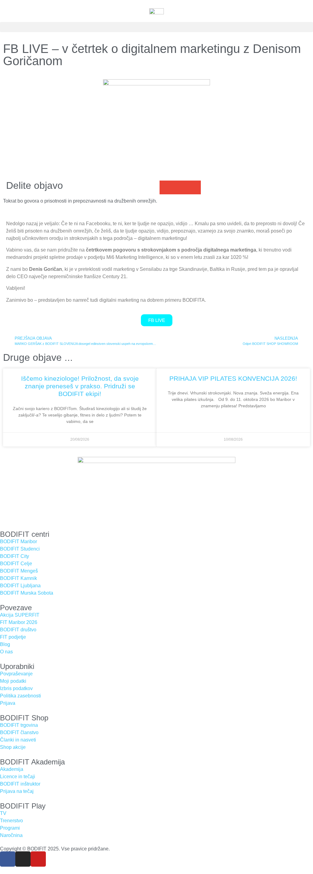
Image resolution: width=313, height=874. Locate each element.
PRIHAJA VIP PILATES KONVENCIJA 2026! (233, 378)
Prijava (7, 703)
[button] (156, 27)
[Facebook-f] (7, 859)
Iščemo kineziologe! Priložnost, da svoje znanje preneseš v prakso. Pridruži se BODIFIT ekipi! (80, 386)
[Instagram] (23, 859)
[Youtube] (38, 859)
